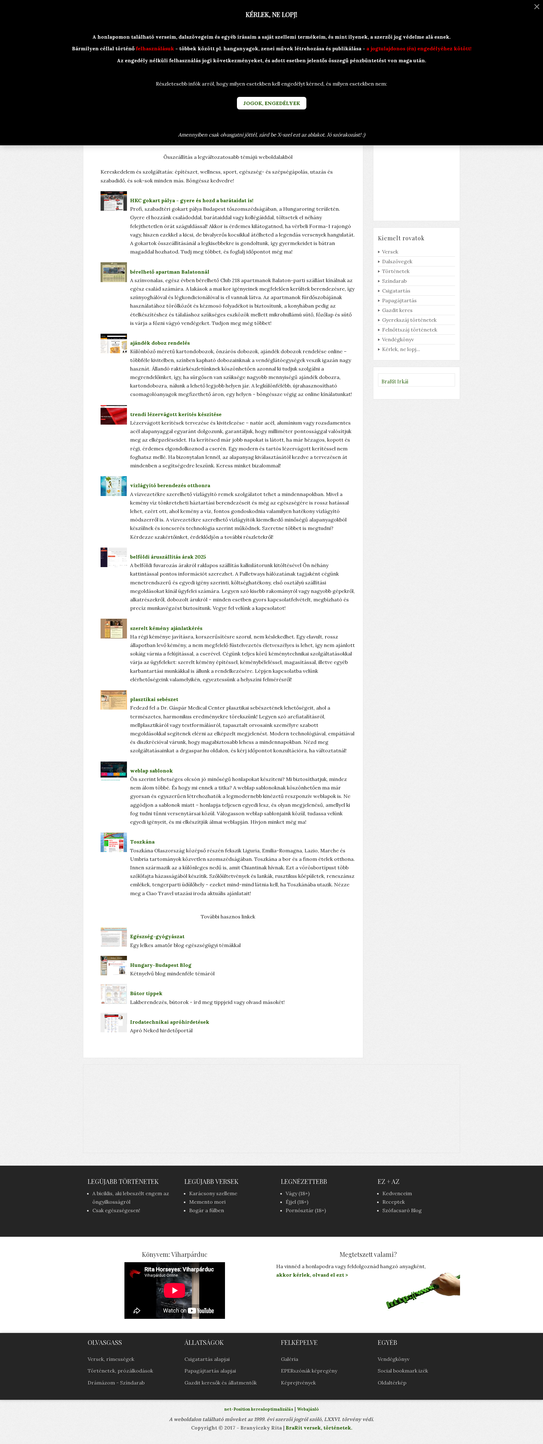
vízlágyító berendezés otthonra (170, 485)
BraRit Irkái (394, 381)
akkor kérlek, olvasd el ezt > (312, 1275)
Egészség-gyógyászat (157, 936)
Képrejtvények (298, 1383)
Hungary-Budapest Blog (160, 965)
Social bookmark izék (403, 1371)
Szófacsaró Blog (402, 1210)
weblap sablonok (151, 770)
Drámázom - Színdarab (116, 1383)
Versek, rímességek (111, 1359)
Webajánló (308, 1409)
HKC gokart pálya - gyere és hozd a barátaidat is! (191, 200)
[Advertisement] (271, 1109)
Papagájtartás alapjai (210, 1371)
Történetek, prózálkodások (120, 1371)
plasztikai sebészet (154, 699)
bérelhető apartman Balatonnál (169, 272)
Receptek (393, 1202)
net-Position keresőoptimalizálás (258, 1409)
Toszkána (142, 842)
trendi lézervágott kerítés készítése (176, 414)
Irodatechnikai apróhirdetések (169, 1022)
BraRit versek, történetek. (318, 1427)
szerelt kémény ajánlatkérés (166, 628)
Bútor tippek (146, 993)
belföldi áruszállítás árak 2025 (168, 557)
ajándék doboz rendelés (160, 343)
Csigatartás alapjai (207, 1359)
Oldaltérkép (392, 1383)
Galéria (289, 1359)
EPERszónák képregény (309, 1371)
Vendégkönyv (393, 1359)
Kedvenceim (397, 1193)
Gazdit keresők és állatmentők (220, 1383)
